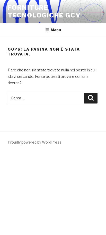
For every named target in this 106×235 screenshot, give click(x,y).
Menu (56, 30)
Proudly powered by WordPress (34, 142)
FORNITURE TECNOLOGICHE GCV (44, 11)
